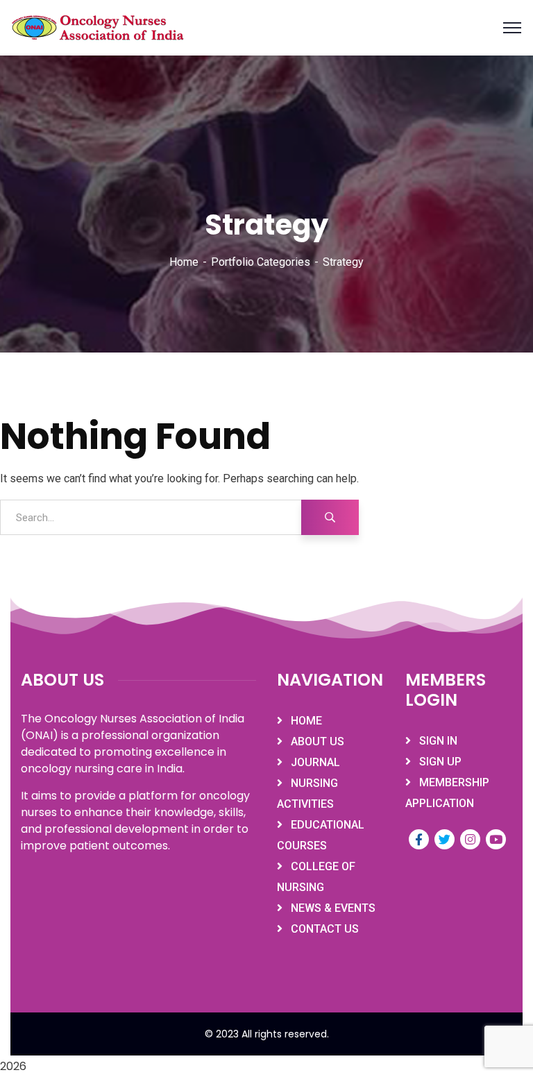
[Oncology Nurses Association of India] (98, 28)
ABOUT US (317, 741)
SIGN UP (440, 761)
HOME (306, 720)
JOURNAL (315, 762)
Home (183, 262)
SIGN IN (438, 740)
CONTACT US (325, 928)
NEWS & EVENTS (333, 908)
